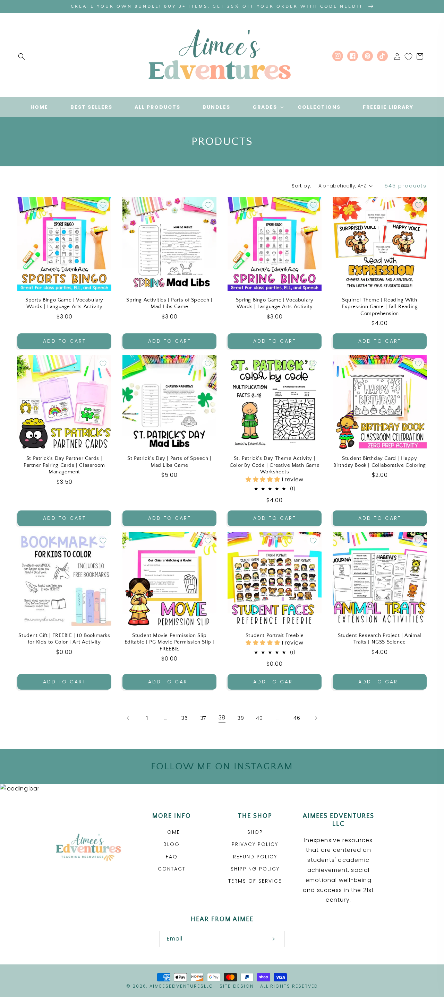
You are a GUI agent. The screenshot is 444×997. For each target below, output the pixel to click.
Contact (172, 868)
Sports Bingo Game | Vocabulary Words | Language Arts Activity (64, 303)
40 (259, 717)
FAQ (172, 856)
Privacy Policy (255, 844)
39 (240, 717)
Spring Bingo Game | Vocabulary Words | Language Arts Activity (275, 303)
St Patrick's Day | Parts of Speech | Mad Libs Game (169, 461)
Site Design (237, 986)
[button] (21, 56)
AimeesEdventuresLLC (181, 986)
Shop (255, 832)
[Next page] (315, 718)
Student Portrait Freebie (275, 635)
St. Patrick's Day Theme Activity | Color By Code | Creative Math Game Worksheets (274, 465)
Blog (171, 844)
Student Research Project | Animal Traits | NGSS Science (379, 638)
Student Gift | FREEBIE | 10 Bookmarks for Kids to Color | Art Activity (64, 638)
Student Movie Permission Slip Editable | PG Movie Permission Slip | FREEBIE (169, 642)
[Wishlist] (408, 56)
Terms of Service (255, 880)
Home (171, 832)
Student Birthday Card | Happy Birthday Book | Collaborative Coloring (379, 461)
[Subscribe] (272, 939)
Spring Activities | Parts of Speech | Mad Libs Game (169, 303)
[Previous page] (128, 718)
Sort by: (301, 185)
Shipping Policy (255, 868)
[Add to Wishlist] (103, 205)
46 (296, 717)
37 (203, 717)
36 (184, 717)
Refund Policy (255, 856)
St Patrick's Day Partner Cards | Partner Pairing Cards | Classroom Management (64, 465)
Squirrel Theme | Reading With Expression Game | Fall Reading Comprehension (380, 306)
